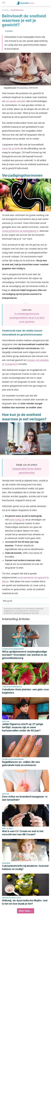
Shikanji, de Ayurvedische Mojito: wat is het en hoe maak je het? (25, 902)
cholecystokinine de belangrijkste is (20, 231)
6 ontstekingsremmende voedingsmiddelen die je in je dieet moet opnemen (26, 317)
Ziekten (5, 721)
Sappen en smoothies (11, 898)
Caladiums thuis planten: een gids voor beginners (25, 691)
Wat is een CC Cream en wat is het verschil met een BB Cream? (22, 833)
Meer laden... (25, 911)
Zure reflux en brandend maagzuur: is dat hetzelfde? (24, 798)
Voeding (5, 10)
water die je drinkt (11, 148)
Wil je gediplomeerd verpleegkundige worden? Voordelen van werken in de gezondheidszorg (24, 654)
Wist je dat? (7, 828)
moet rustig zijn (17, 519)
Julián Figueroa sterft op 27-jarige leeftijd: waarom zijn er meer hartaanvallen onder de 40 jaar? (22, 727)
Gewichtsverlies (17, 10)
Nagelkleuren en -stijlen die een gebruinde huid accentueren (21, 763)
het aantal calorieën (16, 101)
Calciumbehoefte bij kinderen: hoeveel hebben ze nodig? (25, 867)
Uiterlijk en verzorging (13, 649)
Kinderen (6, 863)
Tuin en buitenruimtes (12, 687)
